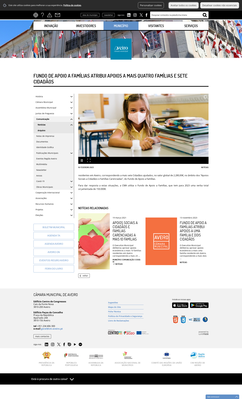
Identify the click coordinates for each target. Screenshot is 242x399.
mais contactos (42, 336)
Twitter (141, 14)
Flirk (80, 344)
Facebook (146, 14)
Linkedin (129, 14)
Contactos (57, 15)
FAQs (42, 15)
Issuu (69, 344)
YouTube (75, 345)
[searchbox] (179, 15)
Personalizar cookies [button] (151, 5)
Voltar (85, 275)
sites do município (90, 15)
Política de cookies (72, 5)
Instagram (135, 14)
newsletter (108, 15)
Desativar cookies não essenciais (219, 5)
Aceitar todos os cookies (183, 5)
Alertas (49, 15)
